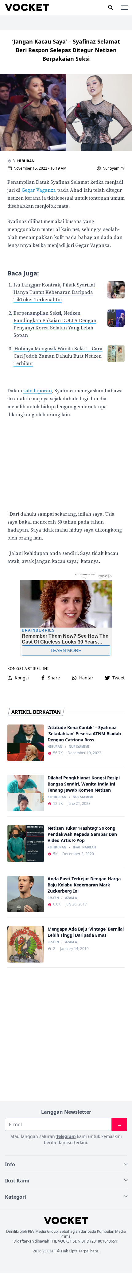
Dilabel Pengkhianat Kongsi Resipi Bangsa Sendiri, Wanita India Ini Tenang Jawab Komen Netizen (84, 784)
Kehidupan (57, 797)
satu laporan (37, 391)
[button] (124, 7)
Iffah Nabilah (84, 847)
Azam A (71, 898)
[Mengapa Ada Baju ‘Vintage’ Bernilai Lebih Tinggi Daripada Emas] (25, 944)
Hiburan (26, 160)
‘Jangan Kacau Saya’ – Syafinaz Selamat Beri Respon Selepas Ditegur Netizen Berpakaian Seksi (66, 50)
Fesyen (53, 898)
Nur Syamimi (114, 168)
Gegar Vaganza (38, 190)
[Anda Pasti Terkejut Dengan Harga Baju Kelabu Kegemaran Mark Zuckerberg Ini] (25, 894)
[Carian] (110, 7)
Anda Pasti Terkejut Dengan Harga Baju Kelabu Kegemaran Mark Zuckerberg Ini (84, 885)
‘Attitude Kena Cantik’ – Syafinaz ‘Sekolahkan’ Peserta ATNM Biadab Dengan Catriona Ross (84, 733)
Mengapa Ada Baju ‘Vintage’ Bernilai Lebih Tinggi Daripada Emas (86, 932)
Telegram (66, 1136)
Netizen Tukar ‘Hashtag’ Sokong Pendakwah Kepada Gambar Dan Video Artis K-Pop (82, 834)
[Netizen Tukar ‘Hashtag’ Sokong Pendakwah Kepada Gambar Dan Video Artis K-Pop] (25, 843)
